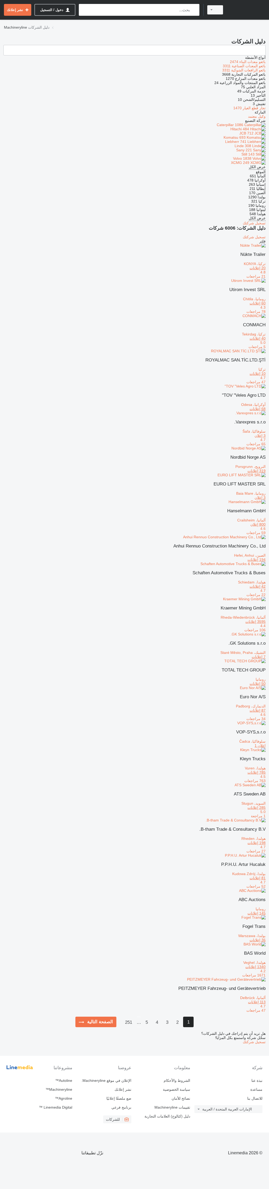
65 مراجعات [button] (256, 444)
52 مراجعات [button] (256, 886)
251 (128, 1022)
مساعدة (256, 1089)
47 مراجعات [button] (256, 382)
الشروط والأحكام (177, 1080)
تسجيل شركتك (254, 223)
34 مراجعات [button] (256, 719)
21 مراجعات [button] (256, 276)
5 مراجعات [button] (257, 347)
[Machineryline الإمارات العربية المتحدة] (246, 9)
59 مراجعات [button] (256, 533)
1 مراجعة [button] (258, 816)
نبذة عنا (256, 1080)
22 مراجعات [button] (256, 595)
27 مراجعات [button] (256, 851)
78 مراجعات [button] (256, 311)
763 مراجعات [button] (255, 781)
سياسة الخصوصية (176, 1089)
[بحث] (194, 10)
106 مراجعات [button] (255, 630)
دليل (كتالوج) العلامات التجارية (167, 1116)
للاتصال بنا (254, 1098)
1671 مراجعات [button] (254, 975)
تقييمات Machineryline (172, 1107)
